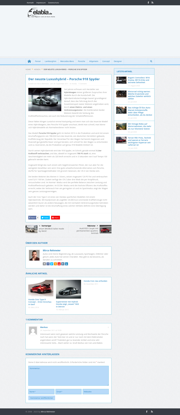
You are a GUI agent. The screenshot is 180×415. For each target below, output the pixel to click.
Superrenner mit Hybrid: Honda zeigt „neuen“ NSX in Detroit (67, 304)
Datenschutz (53, 3)
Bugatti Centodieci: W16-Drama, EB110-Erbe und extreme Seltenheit (139, 80)
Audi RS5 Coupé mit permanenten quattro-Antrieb (87, 231)
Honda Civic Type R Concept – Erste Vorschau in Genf (39, 301)
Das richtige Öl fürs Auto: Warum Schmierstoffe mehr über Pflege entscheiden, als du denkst (140, 111)
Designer (118, 61)
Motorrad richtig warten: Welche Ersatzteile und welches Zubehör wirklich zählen (139, 95)
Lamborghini (50, 61)
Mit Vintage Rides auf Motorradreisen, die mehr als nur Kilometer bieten (139, 126)
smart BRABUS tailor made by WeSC (51, 229)
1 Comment (82, 84)
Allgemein (93, 61)
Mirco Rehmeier (43, 84)
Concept (106, 61)
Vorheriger (46, 226)
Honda (74, 84)
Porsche (81, 61)
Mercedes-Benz (67, 61)
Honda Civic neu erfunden (95, 281)
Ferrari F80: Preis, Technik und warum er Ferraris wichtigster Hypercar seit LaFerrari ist (139, 141)
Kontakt (30, 3)
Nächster (91, 226)
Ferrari (38, 61)
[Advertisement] (90, 38)
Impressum (41, 3)
